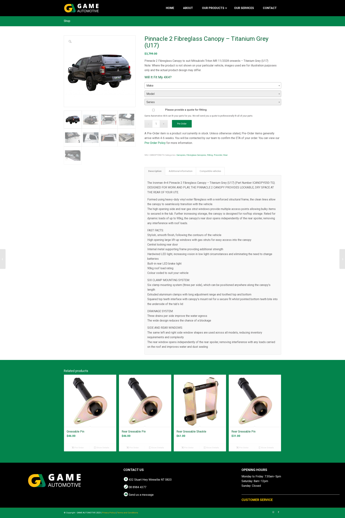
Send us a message (141, 494)
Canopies (180, 155)
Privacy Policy (108, 513)
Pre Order (182, 123)
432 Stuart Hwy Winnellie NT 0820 (150, 479)
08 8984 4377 (137, 487)
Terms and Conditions (127, 513)
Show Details (102, 448)
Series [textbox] (150, 102)
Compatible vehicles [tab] (210, 171)
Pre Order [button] (79, 448)
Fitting (210, 155)
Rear (225, 155)
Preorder (218, 155)
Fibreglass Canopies (196, 155)
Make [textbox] (149, 85)
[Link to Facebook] (278, 512)
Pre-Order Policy (155, 143)
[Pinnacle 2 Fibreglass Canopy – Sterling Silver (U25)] (3, 259)
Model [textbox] (150, 94)
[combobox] (212, 85)
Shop (67, 21)
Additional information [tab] (180, 171)
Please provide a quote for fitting (186, 109)
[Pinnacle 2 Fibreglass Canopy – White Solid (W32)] (342, 259)
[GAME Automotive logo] (81, 8)
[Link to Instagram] (273, 512)
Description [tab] (155, 171)
